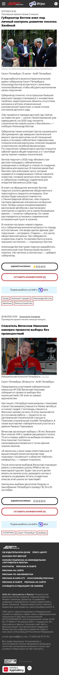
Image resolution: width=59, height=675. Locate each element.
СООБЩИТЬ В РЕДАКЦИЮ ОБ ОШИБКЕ (22, 586)
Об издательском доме (16, 552)
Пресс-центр (39, 552)
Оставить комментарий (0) (30, 277)
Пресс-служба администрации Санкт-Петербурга (26, 68)
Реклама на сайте (13, 570)
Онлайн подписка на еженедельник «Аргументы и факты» (24, 561)
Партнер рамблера (25, 661)
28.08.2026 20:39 (9, 316)
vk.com (45, 376)
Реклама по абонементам (17, 574)
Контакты (8, 566)
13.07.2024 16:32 (8, 11)
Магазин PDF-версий (14, 556)
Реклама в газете (26, 566)
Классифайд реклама (40, 578)
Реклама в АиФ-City (13, 578)
